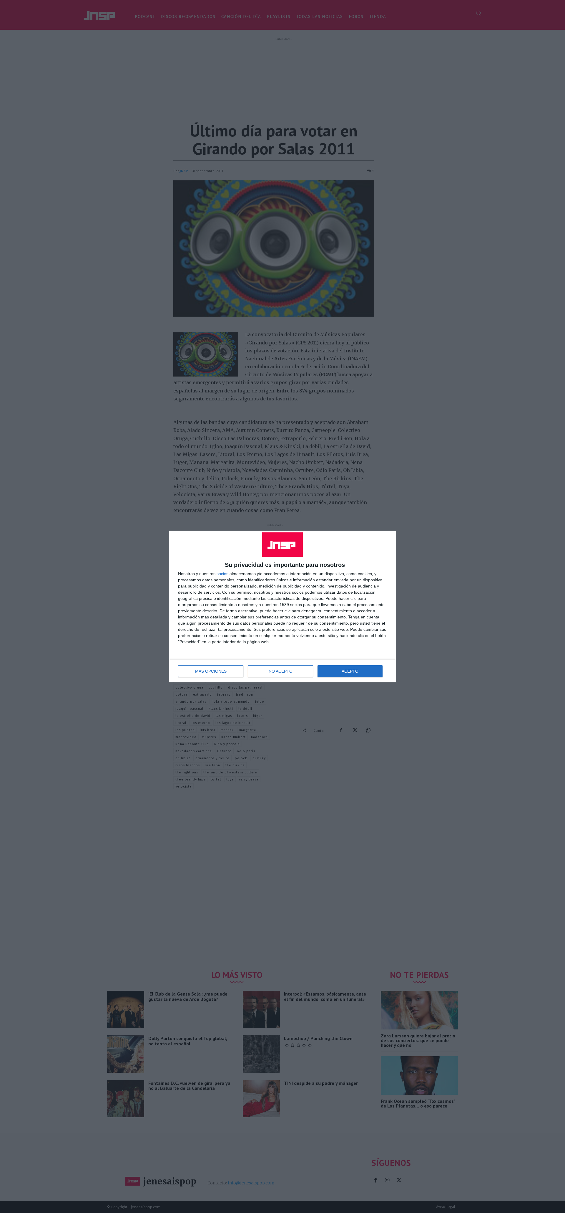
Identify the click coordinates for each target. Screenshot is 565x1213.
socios (222, 574)
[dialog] (282, 606)
